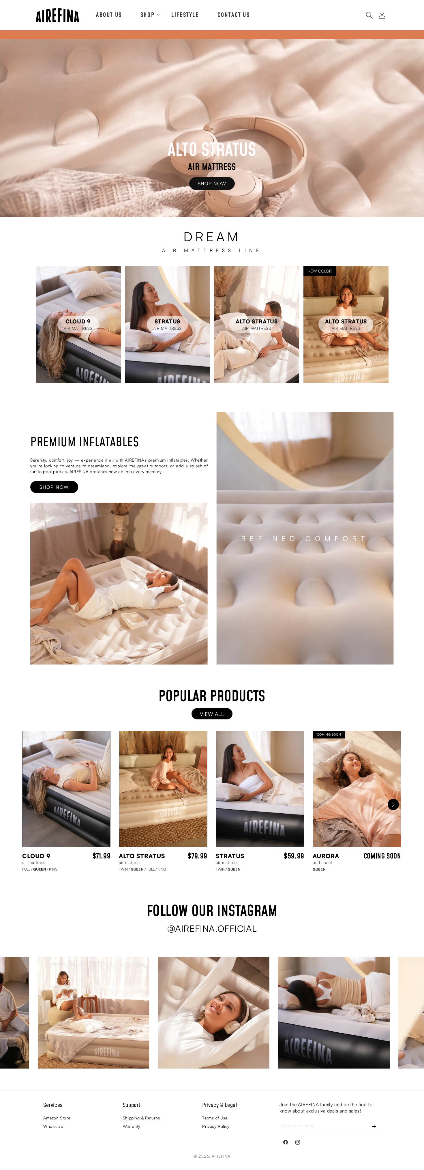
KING (53, 869)
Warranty (131, 1126)
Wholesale (53, 1126)
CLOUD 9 (36, 856)
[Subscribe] (374, 1126)
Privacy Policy (215, 1126)
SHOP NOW (212, 183)
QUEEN (40, 869)
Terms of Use (214, 1117)
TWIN (124, 869)
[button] (146, 14)
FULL (27, 869)
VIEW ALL (212, 714)
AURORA (326, 856)
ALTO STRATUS (142, 856)
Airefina (221, 1156)
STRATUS (230, 856)
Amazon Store (56, 1117)
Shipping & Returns (141, 1117)
